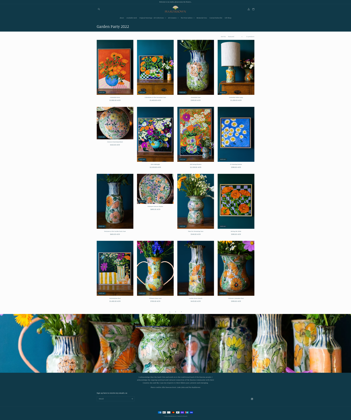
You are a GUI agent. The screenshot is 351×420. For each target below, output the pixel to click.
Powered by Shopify (182, 416)
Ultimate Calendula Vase (236, 298)
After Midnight (155, 164)
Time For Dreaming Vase (195, 231)
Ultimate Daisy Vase (155, 298)
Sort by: (223, 36)
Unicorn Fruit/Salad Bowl (115, 142)
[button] (99, 9)
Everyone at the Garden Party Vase (115, 231)
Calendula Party (115, 97)
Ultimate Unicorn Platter (155, 206)
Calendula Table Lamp (236, 97)
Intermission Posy (115, 298)
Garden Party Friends (195, 298)
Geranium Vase (195, 97)
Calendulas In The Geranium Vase (155, 97)
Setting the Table (236, 231)
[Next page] (181, 311)
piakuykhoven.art (172, 416)
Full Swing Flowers (195, 164)
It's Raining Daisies (236, 164)
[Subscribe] (132, 398)
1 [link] (169, 312)
